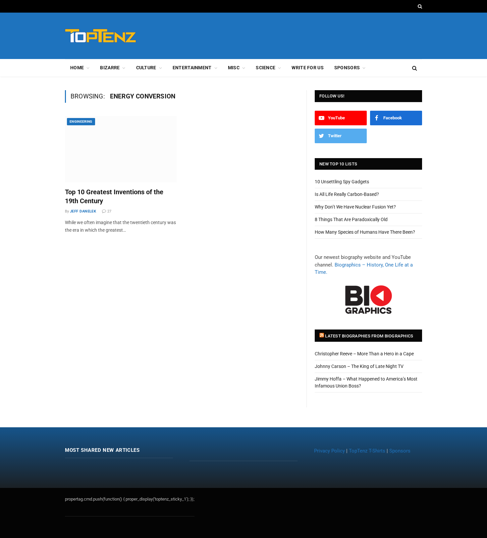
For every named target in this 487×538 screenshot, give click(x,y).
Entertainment (192, 67)
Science (265, 67)
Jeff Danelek (83, 211)
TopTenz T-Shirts (367, 451)
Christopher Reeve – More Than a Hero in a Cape (364, 353)
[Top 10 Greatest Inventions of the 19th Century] (121, 149)
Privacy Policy (329, 451)
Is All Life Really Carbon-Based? (347, 194)
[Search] (419, 6)
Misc (234, 67)
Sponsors (347, 67)
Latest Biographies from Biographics (369, 335)
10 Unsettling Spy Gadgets (342, 181)
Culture (146, 67)
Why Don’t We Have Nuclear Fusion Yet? (355, 206)
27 (109, 211)
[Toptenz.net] (100, 36)
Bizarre (110, 67)
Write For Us (307, 67)
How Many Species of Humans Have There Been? (365, 232)
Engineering (81, 121)
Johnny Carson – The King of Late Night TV (359, 366)
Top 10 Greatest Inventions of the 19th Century (114, 196)
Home (77, 67)
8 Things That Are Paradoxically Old (351, 219)
